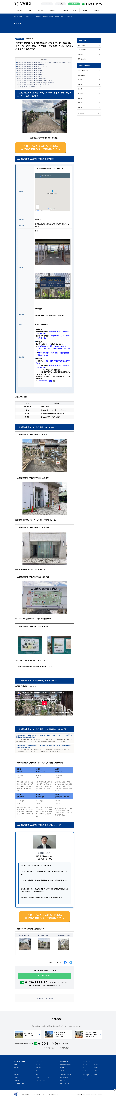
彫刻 (15, 1071)
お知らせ (21, 16)
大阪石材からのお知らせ (65, 1074)
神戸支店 (80, 80)
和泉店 (80, 98)
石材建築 (16, 1077)
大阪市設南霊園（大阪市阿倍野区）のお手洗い (30, 73)
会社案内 (62, 1067)
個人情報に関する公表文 (39, 1094)
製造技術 (16, 1064)
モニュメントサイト (64, 1083)
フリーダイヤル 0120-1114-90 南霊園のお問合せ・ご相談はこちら (40, 147)
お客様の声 (16, 1080)
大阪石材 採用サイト (64, 1077)
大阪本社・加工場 (28, 16)
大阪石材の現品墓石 (41, 1067)
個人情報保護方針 (25, 1094)
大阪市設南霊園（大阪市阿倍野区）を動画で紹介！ (31, 79)
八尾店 (80, 102)
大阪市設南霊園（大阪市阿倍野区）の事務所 (29, 70)
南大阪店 (80, 93)
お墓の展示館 (81, 75)
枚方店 (80, 89)
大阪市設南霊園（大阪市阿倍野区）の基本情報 (30, 64)
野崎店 (80, 107)
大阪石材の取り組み (83, 50)
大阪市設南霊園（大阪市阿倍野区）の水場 (29, 68)
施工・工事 (16, 1074)
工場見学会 (39, 1071)
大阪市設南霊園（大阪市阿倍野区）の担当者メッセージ (33, 85)
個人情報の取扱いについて (55, 1094)
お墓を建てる (39, 1064)
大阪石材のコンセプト (19, 1083)
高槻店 (80, 84)
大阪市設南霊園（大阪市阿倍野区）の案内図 (29, 74)
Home (15, 16)
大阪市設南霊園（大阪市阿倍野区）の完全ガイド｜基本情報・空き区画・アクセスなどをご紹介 (44, 62)
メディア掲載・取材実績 (65, 1064)
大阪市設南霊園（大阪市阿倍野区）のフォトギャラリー (33, 66)
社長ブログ (62, 1080)
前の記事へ (40, 998)
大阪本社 (84, 1064)
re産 (37, 1074)
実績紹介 (80, 54)
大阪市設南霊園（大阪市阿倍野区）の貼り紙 (29, 77)
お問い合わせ (63, 1071)
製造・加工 (16, 1067)
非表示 (45, 59)
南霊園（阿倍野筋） (25, 935)
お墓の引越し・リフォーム (42, 1077)
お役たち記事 (81, 45)
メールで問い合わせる (44, 976)
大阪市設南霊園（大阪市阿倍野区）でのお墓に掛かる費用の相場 (35, 83)
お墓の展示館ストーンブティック (87, 1075)
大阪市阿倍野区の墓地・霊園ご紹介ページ (29, 87)
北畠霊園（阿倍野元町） (63, 935)
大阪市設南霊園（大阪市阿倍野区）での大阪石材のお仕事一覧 (35, 81)
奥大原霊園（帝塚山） (44, 935)
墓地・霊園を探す (40, 1080)
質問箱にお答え (82, 59)
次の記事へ (49, 998)
